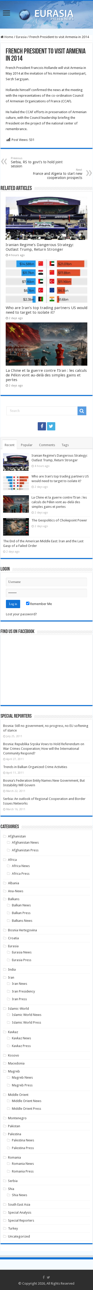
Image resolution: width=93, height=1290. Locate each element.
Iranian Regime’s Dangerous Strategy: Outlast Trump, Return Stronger (40, 247)
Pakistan (14, 1126)
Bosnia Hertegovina (22, 930)
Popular (27, 445)
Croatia (13, 938)
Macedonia (16, 1063)
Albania (13, 883)
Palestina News (23, 1140)
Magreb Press (22, 1085)
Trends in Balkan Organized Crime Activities (35, 767)
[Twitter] (51, 426)
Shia (11, 1189)
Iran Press (19, 999)
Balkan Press (21, 913)
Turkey (13, 1228)
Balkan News (21, 905)
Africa (12, 860)
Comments (47, 445)
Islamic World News (26, 1015)
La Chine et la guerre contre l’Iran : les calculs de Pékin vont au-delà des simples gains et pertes (46, 375)
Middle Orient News (26, 1101)
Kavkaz (13, 1032)
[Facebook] (42, 426)
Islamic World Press (26, 1022)
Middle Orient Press (26, 1109)
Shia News (19, 1195)
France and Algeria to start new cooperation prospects (57, 174)
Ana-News (15, 891)
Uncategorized (19, 1236)
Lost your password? (21, 614)
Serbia (13, 1181)
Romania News (23, 1164)
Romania (14, 1157)
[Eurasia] (46, 13)
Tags (65, 445)
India (12, 969)
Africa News (21, 866)
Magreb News (22, 1077)
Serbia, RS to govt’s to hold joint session (37, 162)
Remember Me (40, 604)
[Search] (82, 411)
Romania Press (23, 1171)
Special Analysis (19, 1212)
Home (8, 37)
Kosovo (13, 1055)
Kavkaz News (21, 1038)
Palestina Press (23, 1148)
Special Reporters (21, 1220)
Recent (9, 445)
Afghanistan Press (25, 850)
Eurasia (21, 37)
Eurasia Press (21, 960)
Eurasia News (22, 952)
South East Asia (19, 1204)
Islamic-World (18, 1009)
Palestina (14, 1134)
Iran (11, 977)
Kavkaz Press (21, 1046)
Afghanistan (17, 836)
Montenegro (17, 1118)
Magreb (14, 1071)
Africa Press (20, 874)
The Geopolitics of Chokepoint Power (59, 520)
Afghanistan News (25, 842)
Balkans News (22, 921)
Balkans (13, 899)
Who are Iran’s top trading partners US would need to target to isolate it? (46, 310)
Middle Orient (18, 1095)
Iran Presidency (23, 991)
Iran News (19, 984)
